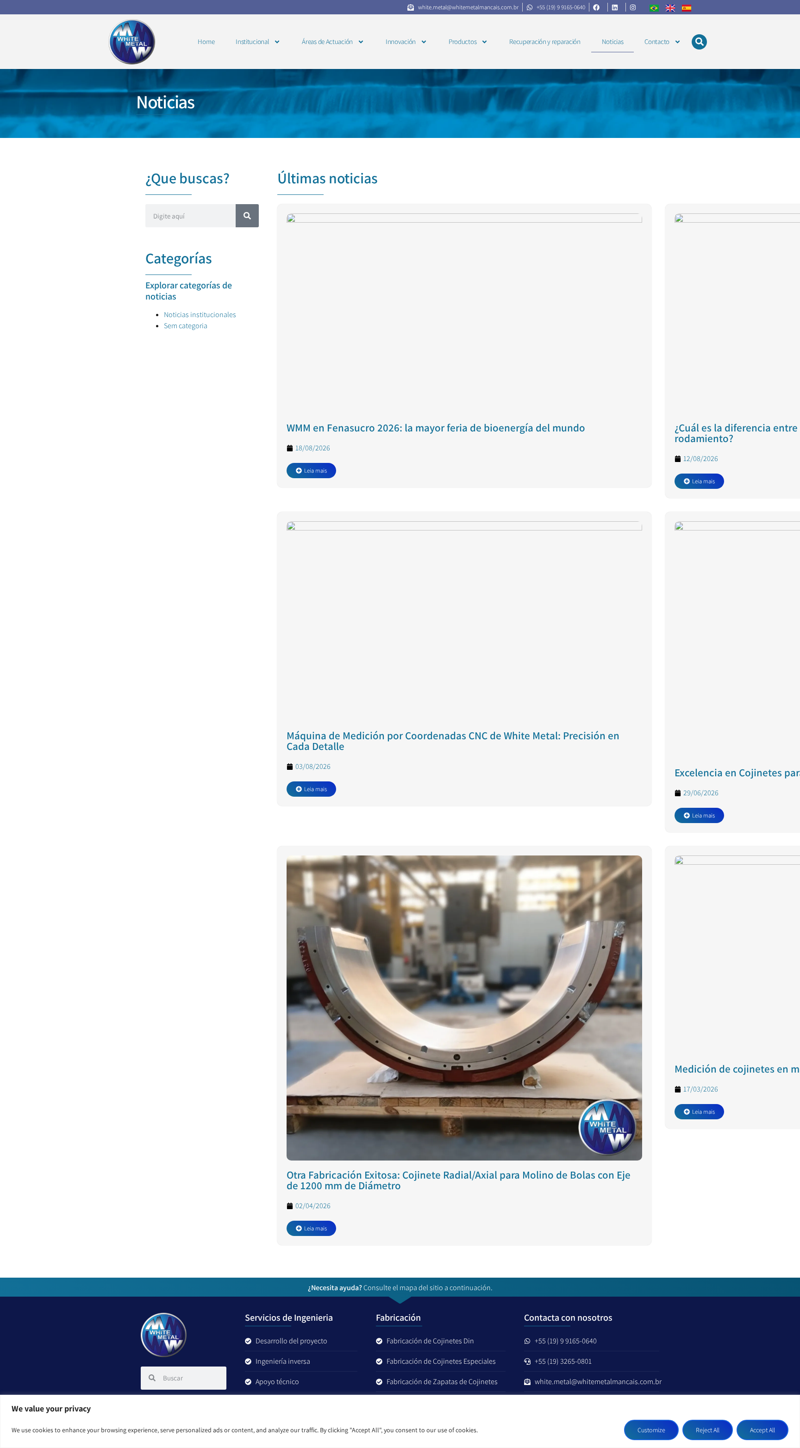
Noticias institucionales (200, 314)
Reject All (707, 1430)
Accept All (762, 1430)
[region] (400, 1421)
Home (206, 41)
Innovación (401, 41)
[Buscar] (247, 215)
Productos (462, 41)
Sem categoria (185, 326)
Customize (651, 1430)
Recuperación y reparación (545, 41)
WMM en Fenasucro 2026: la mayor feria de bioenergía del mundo (436, 428)
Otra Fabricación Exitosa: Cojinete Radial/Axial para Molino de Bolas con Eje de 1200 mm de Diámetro (459, 1180)
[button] (699, 42)
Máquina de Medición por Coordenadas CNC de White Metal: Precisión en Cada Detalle (453, 741)
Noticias (613, 41)
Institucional (252, 41)
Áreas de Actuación (327, 41)
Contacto (656, 41)
